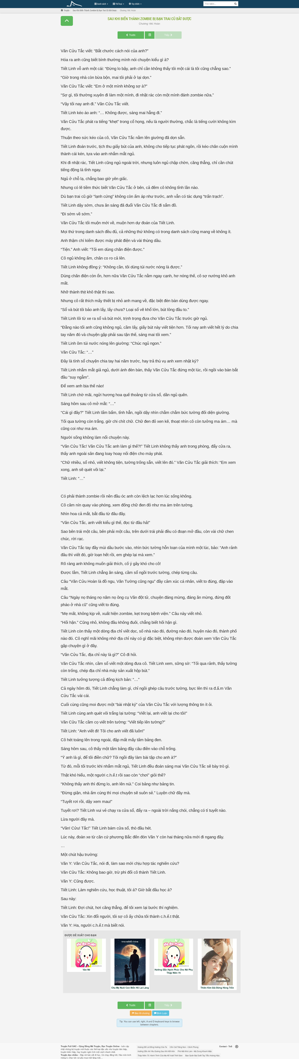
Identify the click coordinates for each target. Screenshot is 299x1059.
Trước (131, 35)
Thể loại (119, 3)
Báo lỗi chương (142, 1013)
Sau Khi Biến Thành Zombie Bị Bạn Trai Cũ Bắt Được (149, 18)
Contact (223, 1046)
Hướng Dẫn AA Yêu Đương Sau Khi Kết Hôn (156, 1051)
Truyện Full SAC (76, 3)
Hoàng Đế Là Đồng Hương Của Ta (152, 1047)
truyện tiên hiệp (120, 1049)
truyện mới (79, 1049)
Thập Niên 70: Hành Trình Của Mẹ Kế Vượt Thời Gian (160, 1055)
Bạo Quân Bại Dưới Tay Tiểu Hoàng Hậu (202, 1055)
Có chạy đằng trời (109, 1054)
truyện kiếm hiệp (68, 1051)
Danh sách (102, 3)
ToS (230, 1046)
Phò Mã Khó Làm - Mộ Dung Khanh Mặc (195, 1051)
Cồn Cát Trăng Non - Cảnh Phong (184, 1047)
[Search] (235, 3)
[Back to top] (236, 1046)
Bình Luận (161, 1013)
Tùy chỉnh (135, 3)
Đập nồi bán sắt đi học (90, 1054)
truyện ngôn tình (88, 1051)
